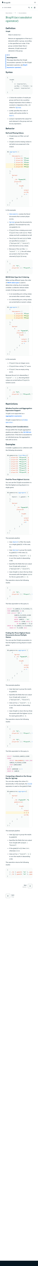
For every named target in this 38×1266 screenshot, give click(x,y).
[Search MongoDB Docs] (29, 7)
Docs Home (9, 13)
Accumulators (22, 13)
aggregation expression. (14, 416)
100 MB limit (27, 432)
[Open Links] (35, 2)
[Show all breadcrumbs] (15, 13)
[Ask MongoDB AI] (31, 7)
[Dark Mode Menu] (34, 7)
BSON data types (13, 282)
